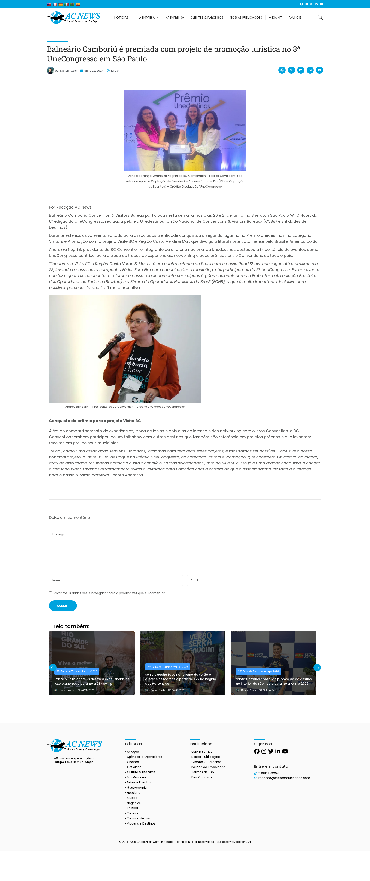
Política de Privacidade (208, 767)
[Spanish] (78, 4)
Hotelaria (133, 793)
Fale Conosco (201, 777)
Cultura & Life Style (141, 772)
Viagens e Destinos (141, 823)
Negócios (134, 803)
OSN (248, 842)
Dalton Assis (67, 690)
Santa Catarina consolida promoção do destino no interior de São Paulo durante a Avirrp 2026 (183, 681)
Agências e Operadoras (144, 757)
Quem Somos (201, 751)
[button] (282, 70)
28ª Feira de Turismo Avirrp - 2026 (77, 667)
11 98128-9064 (268, 773)
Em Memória (136, 777)
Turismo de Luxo (139, 818)
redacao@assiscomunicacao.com (284, 778)
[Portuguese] (72, 4)
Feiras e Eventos (139, 782)
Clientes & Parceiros (206, 762)
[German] (60, 4)
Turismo (133, 813)
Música (132, 798)
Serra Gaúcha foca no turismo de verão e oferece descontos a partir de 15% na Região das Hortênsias (89, 679)
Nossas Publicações (206, 757)
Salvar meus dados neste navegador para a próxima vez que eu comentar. (109, 593)
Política (132, 808)
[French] (55, 4)
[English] (49, 4)
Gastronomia (137, 787)
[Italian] (66, 4)
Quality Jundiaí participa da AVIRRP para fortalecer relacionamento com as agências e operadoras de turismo (272, 679)
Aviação (133, 751)
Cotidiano (134, 767)
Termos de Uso (202, 772)
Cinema (133, 762)
